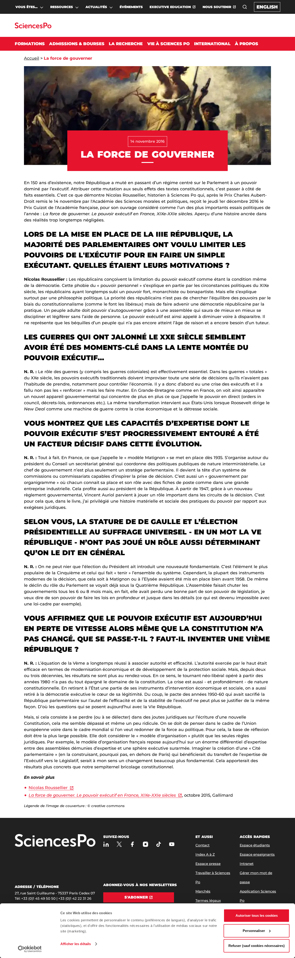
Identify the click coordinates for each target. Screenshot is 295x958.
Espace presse (208, 863)
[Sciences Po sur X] (119, 844)
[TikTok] (159, 844)
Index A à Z (205, 854)
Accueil (31, 58)
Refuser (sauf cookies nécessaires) (256, 946)
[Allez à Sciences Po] (55, 841)
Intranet (247, 863)
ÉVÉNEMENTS (131, 7)
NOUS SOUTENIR (217, 7)
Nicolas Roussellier (48, 787)
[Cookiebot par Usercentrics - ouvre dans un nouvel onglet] (30, 949)
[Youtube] (172, 844)
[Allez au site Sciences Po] (33, 27)
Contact (202, 845)
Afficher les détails (75, 944)
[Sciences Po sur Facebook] (132, 844)
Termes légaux (208, 900)
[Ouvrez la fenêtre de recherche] (244, 7)
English (267, 7)
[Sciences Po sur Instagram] (145, 844)
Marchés (202, 891)
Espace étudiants (255, 845)
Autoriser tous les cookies (257, 915)
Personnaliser (254, 931)
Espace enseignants (257, 854)
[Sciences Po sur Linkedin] (106, 844)
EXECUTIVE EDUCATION (170, 7)
